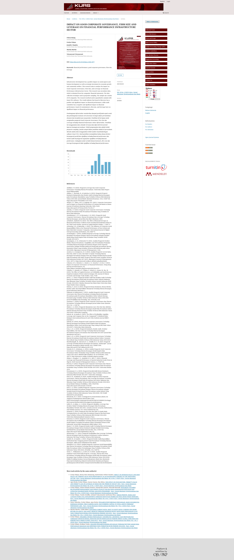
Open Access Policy (151, 42)
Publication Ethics (151, 63)
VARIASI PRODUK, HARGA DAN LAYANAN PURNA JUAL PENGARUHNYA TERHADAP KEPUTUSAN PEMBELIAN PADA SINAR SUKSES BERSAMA (104, 496)
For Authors (148, 127)
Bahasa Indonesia (150, 110)
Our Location (150, 72)
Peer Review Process (152, 55)
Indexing (148, 76)
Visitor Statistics (150, 84)
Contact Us (149, 80)
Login (168, 1)
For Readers (148, 124)
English (147, 113)
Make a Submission (152, 21)
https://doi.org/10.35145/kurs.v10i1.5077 (82, 62)
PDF (121, 75)
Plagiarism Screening (152, 59)
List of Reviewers (151, 34)
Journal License (150, 68)
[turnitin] (156, 170)
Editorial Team (150, 30)
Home (68, 19)
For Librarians (149, 129)
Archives (74, 13)
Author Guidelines (151, 51)
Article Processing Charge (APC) (155, 47)
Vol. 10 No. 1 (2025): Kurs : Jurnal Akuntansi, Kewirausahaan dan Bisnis (99, 19)
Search (166, 13)
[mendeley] (156, 176)
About (95, 13)
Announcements (85, 13)
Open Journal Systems (152, 137)
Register (162, 1)
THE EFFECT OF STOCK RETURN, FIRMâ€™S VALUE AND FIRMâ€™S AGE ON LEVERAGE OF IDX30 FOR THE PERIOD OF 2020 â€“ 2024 (103, 483)
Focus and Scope (151, 38)
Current (66, 13)
